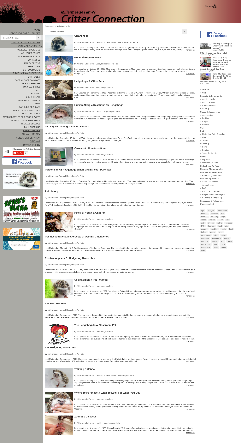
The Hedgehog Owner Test (61, 347)
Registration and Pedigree (213, 194)
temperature (205, 244)
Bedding (205, 118)
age (202, 211)
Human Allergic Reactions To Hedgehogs (98, 105)
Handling (204, 144)
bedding (204, 214)
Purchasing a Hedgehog (211, 172)
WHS (203, 251)
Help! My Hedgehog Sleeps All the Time (222, 75)
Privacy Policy (31, 145)
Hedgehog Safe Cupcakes (213, 134)
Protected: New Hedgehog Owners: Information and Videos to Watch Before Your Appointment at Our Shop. (215, 63)
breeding (214, 217)
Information (49, 26)
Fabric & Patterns (30, 114)
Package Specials (30, 124)
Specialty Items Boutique (26, 110)
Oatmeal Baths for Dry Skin (213, 82)
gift (226, 226)
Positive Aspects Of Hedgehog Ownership (70, 258)
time (215, 244)
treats (223, 244)
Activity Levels (208, 99)
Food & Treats (32, 97)
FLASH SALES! (33, 77)
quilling (214, 241)
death (221, 220)
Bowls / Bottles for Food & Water (21, 117)
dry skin (211, 223)
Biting (204, 147)
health (223, 229)
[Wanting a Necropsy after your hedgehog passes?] (205, 46)
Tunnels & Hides (31, 87)
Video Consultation (27, 138)
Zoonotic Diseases (85, 416)
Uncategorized (207, 204)
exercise (229, 223)
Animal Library (31, 134)
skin (222, 241)
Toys (37, 104)
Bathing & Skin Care (29, 107)
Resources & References (212, 201)
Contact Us (34, 60)
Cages (205, 121)
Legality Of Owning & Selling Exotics (67, 126)
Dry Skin (206, 159)
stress (229, 241)
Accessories (207, 115)
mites (216, 235)
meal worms (205, 235)
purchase (204, 241)
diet (227, 220)
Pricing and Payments (211, 191)
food (220, 226)
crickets (212, 220)
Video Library (31, 130)
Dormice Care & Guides (25, 42)
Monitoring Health (210, 163)
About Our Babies (210, 182)
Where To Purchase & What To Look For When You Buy (107, 392)
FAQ (204, 188)
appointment (222, 211)
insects (212, 232)
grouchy (204, 229)
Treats (205, 140)
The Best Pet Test (55, 303)
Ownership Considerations (90, 148)
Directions (34, 66)
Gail (204, 93)
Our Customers (31, 70)
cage (223, 217)
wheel (223, 247)
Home (37, 30)
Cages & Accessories (210, 112)
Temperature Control (28, 100)
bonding (204, 217)
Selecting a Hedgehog (212, 198)
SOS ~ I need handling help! (213, 53)
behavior (214, 214)
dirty (202, 223)
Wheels (205, 124)
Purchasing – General (211, 175)
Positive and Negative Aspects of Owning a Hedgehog (77, 236)
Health (99, 111)
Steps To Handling (210, 153)
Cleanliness (81, 35)
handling (214, 229)
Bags (37, 90)
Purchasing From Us (29, 56)
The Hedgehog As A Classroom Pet (95, 325)
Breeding (204, 109)
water (216, 247)
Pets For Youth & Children (89, 212)
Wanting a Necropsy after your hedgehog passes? (222, 45)
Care (119, 42)
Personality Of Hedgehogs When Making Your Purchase (78, 169)
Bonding (35, 94)
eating (219, 223)
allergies (211, 211)
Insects (205, 137)
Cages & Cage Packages (27, 80)
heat (231, 229)
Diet (202, 131)
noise (223, 235)
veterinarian (205, 247)
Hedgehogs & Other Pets (89, 81)
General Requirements (87, 57)
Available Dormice (30, 53)
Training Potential (84, 369)
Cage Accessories (30, 83)
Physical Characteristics (211, 169)
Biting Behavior (208, 102)
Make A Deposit (32, 63)
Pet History (51, 191)
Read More (190, 50)
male (220, 232)
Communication (209, 105)
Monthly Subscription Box (25, 120)
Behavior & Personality (106, 42)
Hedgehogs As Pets (130, 42)
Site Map (209, 6)
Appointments (208, 185)
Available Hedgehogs (28, 50)
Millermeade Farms (85, 42)
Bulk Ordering (32, 127)
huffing (203, 232)
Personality (216, 238)
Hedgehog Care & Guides (24, 33)
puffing (226, 238)
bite (222, 214)
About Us (204, 90)
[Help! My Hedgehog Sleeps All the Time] (205, 77)
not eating (205, 238)
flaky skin (211, 226)
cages (203, 220)
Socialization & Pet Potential (91, 279)
